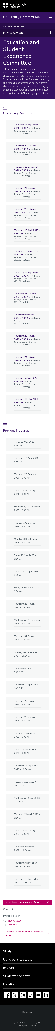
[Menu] (50, 17)
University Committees (14, 26)
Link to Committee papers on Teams (22, 902)
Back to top (27, 1012)
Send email (13, 924)
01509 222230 (15, 921)
